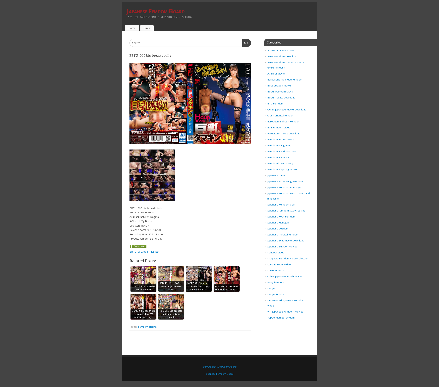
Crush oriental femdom (280, 115)
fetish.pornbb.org (226, 366)
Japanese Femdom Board (156, 11)
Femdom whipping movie (282, 169)
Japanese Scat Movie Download (285, 240)
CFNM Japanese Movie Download (286, 109)
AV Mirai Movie (276, 73)
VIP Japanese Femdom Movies (285, 311)
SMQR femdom (276, 294)
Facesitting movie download (283, 133)
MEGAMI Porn (275, 270)
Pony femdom (275, 282)
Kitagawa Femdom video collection (287, 258)
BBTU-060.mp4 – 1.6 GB (144, 251)
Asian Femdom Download (282, 56)
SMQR (271, 288)
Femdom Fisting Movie (280, 139)
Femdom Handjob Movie (281, 151)
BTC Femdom (275, 103)
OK (245, 42)
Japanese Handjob (278, 222)
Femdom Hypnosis (278, 157)
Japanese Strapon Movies (282, 246)
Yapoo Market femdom (281, 317)
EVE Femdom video (278, 127)
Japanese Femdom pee (281, 204)
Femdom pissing (147, 326)
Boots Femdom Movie (280, 91)
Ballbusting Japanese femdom (284, 79)
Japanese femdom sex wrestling (286, 210)
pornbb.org (209, 366)
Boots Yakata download (281, 97)
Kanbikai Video (275, 252)
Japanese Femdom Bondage (284, 187)
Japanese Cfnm (276, 175)
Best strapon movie (279, 85)
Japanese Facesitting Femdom (285, 181)
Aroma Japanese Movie (280, 50)
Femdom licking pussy (280, 163)
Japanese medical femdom (282, 234)
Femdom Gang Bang (279, 145)
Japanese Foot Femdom (281, 216)
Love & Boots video (279, 264)
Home (131, 28)
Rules (147, 28)
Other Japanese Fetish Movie (284, 276)
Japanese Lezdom (277, 228)
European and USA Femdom (283, 121)
